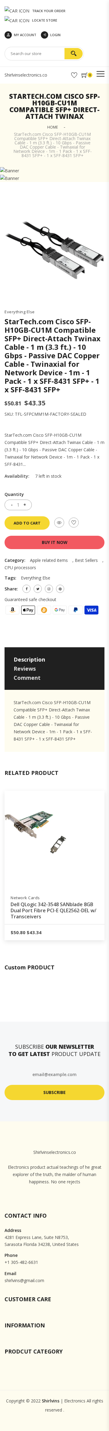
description (29, 659)
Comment (27, 677)
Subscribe (54, 1092)
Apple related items (49, 560)
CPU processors (20, 567)
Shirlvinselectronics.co (26, 75)
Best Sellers (86, 560)
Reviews (25, 668)
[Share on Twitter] (38, 589)
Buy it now (55, 542)
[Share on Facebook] (26, 589)
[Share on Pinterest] (60, 589)
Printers (19, 898)
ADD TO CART (27, 523)
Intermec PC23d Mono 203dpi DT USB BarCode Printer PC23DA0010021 (54, 907)
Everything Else (20, 312)
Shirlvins (50, 1401)
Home (52, 127)
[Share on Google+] (49, 589)
